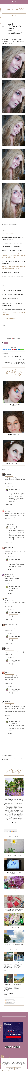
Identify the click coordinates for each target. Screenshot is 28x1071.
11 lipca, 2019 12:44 (9, 511)
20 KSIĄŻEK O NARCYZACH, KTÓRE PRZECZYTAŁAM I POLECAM (14, 855)
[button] (7, 14)
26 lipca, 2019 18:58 (9, 650)
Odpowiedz (8, 483)
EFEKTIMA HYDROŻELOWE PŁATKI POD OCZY (12, 356)
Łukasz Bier (8, 474)
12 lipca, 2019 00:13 (9, 600)
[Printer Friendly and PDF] (13, 339)
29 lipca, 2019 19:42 (13, 588)
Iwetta (7, 648)
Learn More (10, 1068)
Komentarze (9, 1002)
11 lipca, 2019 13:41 (13, 528)
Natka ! (7, 672)
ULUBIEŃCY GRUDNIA (14, 927)
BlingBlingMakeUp (10, 547)
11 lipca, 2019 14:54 (9, 576)
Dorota (7, 510)
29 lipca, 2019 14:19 (9, 702)
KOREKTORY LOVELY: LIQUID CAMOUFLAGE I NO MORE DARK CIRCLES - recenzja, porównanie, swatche (15, 364)
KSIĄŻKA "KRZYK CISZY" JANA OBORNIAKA (14, 873)
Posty (7, 1000)
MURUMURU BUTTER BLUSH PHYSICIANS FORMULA (14, 891)
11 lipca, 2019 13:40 (13, 561)
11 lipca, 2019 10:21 (9, 475)
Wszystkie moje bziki (14, 9)
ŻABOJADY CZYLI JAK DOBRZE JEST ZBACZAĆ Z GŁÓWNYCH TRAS (14, 945)
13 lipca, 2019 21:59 (9, 626)
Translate (15, 831)
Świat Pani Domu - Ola (11, 624)
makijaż (6, 342)
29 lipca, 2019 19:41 (13, 661)
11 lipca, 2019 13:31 (9, 549)
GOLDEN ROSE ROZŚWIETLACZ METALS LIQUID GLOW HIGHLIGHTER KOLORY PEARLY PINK (13, 256)
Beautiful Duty (9, 574)
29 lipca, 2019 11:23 (9, 673)
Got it (17, 1068)
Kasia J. (7, 598)
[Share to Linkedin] (18, 349)
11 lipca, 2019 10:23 (13, 491)
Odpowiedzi (10, 487)
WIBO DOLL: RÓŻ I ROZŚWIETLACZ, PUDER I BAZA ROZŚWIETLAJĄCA (14, 910)
